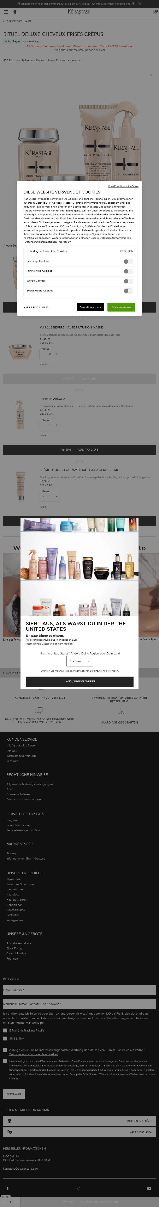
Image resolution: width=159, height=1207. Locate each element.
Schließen (132, 523)
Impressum (64, 242)
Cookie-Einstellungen (36, 306)
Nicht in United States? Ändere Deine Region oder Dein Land (80, 653)
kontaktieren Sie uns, (87, 670)
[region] (79, 248)
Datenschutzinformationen (41, 242)
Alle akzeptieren (121, 307)
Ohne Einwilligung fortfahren (123, 186)
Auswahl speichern (90, 307)
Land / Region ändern (80, 682)
